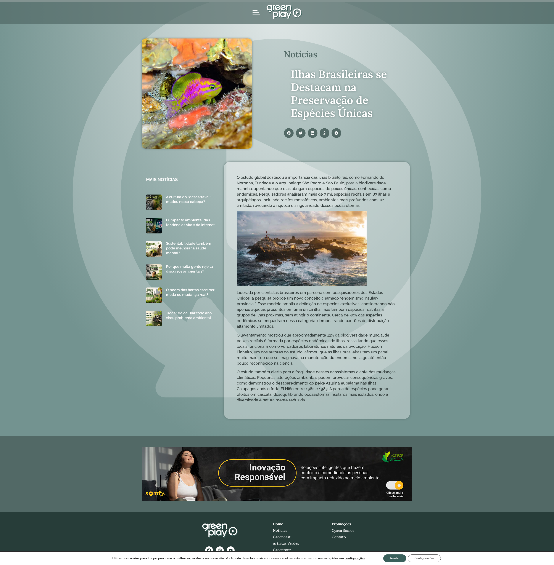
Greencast (282, 537)
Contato (339, 537)
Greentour (282, 549)
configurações (355, 558)
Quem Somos (343, 530)
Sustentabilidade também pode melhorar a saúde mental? (188, 248)
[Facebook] (209, 550)
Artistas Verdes (286, 543)
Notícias (280, 530)
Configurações (424, 558)
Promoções (341, 524)
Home (278, 524)
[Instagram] (220, 550)
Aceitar (395, 558)
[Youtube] (231, 550)
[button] (289, 133)
